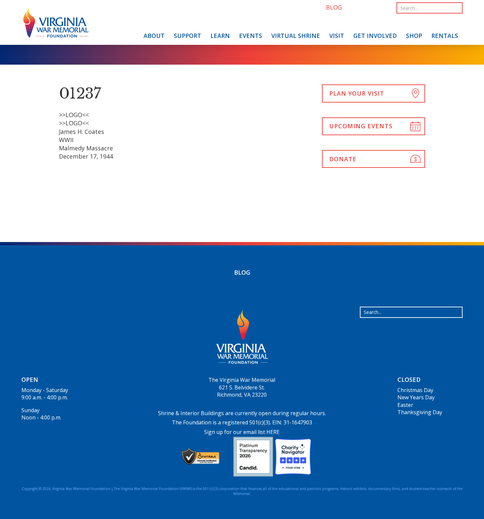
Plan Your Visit (356, 93)
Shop (414, 36)
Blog (242, 272)
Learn (220, 36)
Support (187, 36)
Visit (336, 36)
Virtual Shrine (295, 36)
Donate (343, 159)
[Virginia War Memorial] (56, 23)
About (154, 36)
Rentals (444, 36)
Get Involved (375, 36)
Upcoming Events (360, 126)
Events (250, 36)
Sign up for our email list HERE (242, 432)
